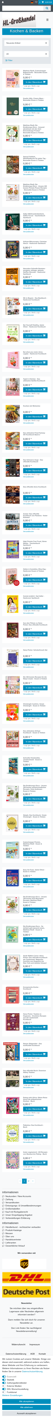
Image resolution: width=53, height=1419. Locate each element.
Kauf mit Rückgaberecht (16, 1212)
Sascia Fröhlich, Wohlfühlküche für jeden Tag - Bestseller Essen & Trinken (35, 158)
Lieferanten (10, 1242)
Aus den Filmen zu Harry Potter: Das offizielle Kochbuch (35, 624)
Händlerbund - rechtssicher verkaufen (23, 1227)
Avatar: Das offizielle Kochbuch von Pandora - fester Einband (35, 515)
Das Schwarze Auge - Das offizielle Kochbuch (33, 461)
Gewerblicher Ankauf (15, 1246)
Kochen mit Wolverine (31, 406)
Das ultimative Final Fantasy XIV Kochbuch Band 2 (34, 434)
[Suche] (47, 8)
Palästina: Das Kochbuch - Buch (33, 1126)
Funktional (12, 1392)
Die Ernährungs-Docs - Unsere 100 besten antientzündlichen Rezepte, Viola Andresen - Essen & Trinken (35, 788)
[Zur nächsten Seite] (33, 1181)
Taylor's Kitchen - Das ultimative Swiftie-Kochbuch (34, 380)
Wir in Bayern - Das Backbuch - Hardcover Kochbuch (35, 299)
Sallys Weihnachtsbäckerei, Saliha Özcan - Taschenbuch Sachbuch (34, 215)
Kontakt (42, 1354)
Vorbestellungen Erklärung (17, 1218)
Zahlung (9, 1199)
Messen (9, 1233)
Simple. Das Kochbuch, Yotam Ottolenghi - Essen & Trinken (35, 816)
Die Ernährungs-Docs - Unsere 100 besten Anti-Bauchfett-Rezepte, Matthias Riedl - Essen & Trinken (35, 899)
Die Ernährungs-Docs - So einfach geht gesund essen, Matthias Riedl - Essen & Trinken (34, 929)
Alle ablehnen (26, 1407)
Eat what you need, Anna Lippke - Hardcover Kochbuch (34, 353)
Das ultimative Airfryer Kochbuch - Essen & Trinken (34, 732)
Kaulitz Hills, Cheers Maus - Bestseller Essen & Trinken (33, 99)
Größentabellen (12, 1209)
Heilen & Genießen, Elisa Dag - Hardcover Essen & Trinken (35, 570)
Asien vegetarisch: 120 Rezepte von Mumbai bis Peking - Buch (35, 1153)
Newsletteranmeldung (26, 1331)
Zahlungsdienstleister (17, 1383)
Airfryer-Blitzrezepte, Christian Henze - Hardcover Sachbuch (35, 242)
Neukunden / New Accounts (18, 1196)
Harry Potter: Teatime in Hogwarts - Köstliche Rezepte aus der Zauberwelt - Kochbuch (34, 1016)
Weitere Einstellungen (12, 1395)
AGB (32, 1354)
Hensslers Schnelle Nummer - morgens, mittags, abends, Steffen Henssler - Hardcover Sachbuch (34, 271)
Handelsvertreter (13, 1239)
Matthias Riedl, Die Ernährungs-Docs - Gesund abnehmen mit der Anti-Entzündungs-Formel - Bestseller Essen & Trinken (33, 128)
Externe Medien (14, 1386)
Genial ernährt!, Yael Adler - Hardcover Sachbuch (33, 597)
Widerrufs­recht (18, 1344)
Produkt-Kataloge (13, 1230)
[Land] (32, 2)
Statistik (10, 1380)
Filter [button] (10, 60)
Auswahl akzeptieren (26, 1413)
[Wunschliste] (36, 2)
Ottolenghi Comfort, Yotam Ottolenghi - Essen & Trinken (34, 705)
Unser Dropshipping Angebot (18, 1215)
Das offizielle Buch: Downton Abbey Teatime (34, 1071)
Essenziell (11, 1376)
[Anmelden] (3, 2)
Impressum (34, 1344)
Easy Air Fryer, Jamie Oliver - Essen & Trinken (34, 870)
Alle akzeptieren (26, 1401)
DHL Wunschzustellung (17, 1389)
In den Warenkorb (34, 82)
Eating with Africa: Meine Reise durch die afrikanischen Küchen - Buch (35, 1099)
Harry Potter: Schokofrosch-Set (35, 650)
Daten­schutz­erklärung (16, 1354)
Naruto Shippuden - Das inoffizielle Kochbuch (32, 1044)
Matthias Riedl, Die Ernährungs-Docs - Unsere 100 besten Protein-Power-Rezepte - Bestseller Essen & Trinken (35, 187)
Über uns (9, 1236)
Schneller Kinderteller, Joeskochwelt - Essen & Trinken (32, 759)
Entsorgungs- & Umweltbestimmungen (23, 1205)
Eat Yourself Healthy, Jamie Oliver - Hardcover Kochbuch (34, 326)
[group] (12, 106)
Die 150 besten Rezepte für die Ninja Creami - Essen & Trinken (35, 678)
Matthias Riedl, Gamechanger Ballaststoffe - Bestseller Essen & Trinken (35, 72)
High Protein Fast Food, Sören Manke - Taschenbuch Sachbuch (35, 543)
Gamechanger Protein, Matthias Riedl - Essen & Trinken (32, 844)
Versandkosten (28, 88)
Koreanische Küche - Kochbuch (31, 988)
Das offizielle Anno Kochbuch (34, 487)
